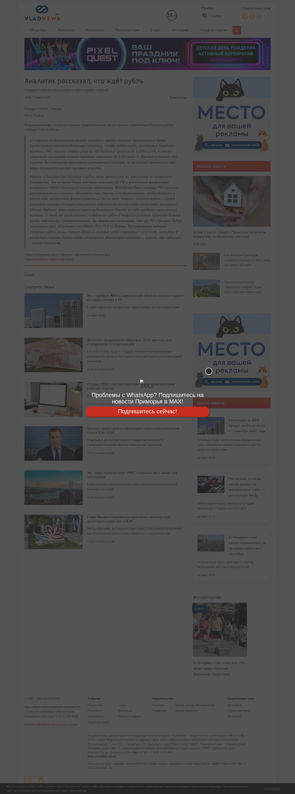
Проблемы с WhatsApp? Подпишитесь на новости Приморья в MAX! (148, 398)
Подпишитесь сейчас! (147, 411)
